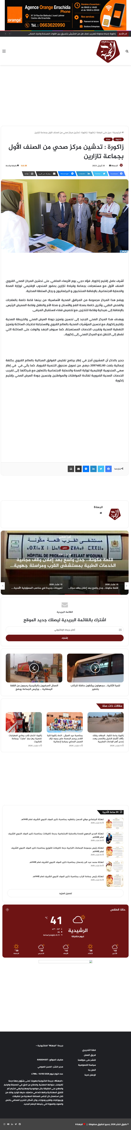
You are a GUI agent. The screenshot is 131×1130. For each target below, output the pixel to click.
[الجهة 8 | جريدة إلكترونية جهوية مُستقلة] (108, 51)
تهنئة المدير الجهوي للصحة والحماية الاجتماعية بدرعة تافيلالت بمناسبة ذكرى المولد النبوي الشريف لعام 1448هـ (56, 835)
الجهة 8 (79, 1124)
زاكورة (92, 132)
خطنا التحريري (89, 1050)
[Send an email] (110, 165)
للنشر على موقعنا (87, 1060)
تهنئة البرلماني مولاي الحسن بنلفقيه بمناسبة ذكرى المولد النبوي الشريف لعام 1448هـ (62, 819)
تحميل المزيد (65, 893)
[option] (65, 563)
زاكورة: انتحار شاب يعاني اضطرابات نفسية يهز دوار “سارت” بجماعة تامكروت (25, 739)
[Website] (101, 513)
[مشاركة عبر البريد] (78, 469)
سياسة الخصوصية (87, 1065)
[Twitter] (101, 469)
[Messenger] (86, 469)
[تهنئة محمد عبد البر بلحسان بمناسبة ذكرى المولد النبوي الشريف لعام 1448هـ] (115, 866)
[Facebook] (108, 469)
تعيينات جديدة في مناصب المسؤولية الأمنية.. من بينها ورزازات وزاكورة (65, 563)
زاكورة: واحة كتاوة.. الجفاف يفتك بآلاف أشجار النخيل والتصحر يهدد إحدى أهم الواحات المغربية (108, 739)
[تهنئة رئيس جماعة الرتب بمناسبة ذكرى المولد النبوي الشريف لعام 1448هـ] (115, 881)
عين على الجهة (104, 132)
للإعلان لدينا (90, 1075)
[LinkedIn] (93, 469)
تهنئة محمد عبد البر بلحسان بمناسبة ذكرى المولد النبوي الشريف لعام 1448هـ (66, 862)
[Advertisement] (65, 75)
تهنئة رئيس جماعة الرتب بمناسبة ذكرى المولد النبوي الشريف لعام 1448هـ (68, 876)
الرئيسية (117, 132)
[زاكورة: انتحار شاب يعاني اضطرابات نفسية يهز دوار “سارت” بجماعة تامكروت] (24, 722)
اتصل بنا (92, 1070)
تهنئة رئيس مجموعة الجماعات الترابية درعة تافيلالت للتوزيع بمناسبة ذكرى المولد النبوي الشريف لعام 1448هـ (57, 849)
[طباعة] (71, 469)
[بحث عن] (127, 52)
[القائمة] (4, 52)
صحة (108, 139)
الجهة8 (115, 165)
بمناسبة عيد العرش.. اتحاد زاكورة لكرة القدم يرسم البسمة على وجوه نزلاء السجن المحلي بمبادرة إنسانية (65, 739)
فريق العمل (90, 1055)
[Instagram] (4, 1124)
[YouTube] (8, 1124)
